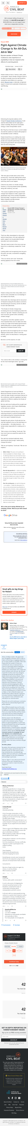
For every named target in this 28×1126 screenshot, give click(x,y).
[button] (3, 3)
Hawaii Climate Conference (14, 121)
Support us (19, 12)
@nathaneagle (19, 631)
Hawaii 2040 (5, 42)
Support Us (22, 3)
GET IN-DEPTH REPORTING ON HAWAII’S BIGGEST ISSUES (14, 1028)
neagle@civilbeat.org (15, 630)
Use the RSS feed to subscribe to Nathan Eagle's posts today (18, 637)
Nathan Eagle (10, 66)
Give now (14, 34)
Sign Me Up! (13, 1040)
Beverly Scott (8, 82)
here (16, 633)
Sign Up (20, 351)
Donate (14, 612)
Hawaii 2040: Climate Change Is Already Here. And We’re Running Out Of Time (16, 209)
